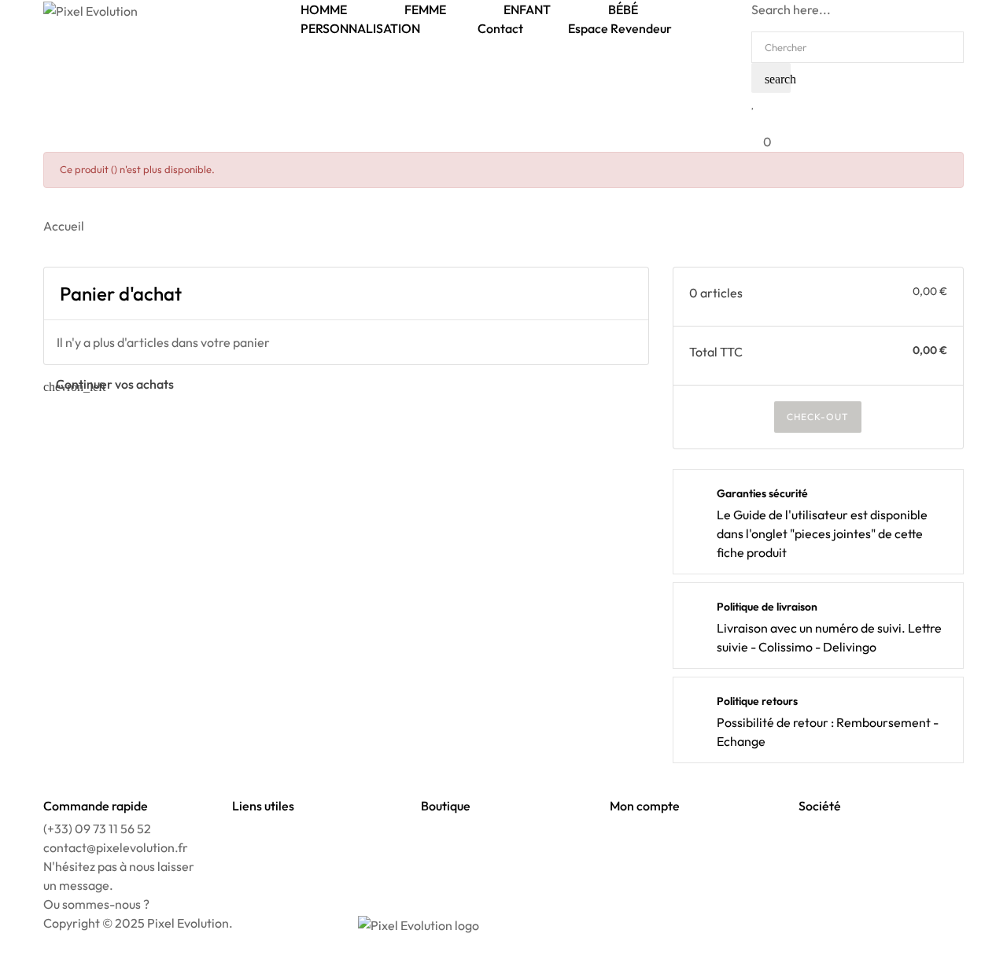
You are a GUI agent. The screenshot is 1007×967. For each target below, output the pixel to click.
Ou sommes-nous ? (96, 904)
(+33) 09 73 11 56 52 (97, 828)
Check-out (818, 417)
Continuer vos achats (108, 384)
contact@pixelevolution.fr (115, 847)
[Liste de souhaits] (753, 102)
